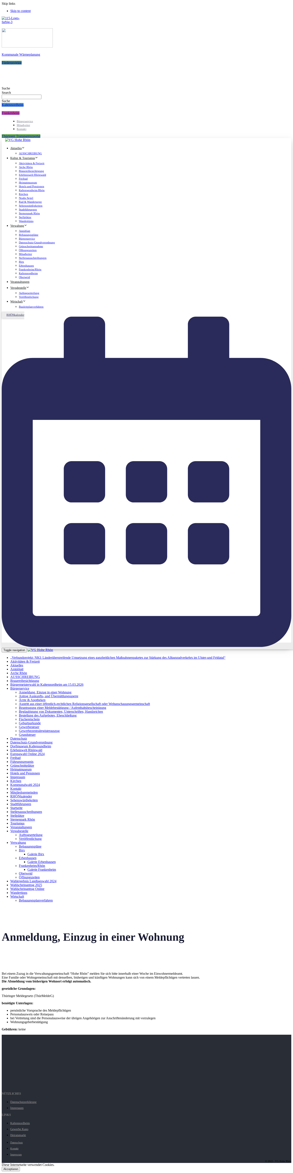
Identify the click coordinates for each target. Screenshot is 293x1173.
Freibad (23, 178)
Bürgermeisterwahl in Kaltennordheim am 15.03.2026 (46, 684)
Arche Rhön (26, 167)
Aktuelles (16, 148)
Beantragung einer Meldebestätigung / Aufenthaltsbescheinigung (62, 707)
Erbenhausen (26, 265)
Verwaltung (17, 225)
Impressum (17, 777)
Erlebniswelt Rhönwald (32, 174)
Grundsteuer (27, 734)
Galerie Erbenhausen (41, 862)
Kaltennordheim (28, 273)
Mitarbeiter (23, 125)
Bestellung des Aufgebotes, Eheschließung (48, 715)
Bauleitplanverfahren (31, 306)
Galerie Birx (35, 854)
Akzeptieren (10, 1169)
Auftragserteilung (29, 293)
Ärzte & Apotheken (32, 700)
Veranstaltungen (19, 281)
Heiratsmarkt (18, 1135)
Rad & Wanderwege (30, 201)
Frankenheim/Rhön (30, 269)
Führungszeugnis (21, 761)
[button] (6, 88)
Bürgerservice (25, 121)
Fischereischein (29, 719)
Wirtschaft (16, 301)
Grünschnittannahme (31, 246)
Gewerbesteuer (29, 727)
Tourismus (17, 823)
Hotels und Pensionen (31, 186)
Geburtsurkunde (30, 723)
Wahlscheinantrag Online (27, 889)
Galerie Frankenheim (41, 869)
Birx (21, 261)
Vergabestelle (18, 287)
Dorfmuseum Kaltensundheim (30, 746)
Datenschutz (18, 738)
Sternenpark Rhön (29, 213)
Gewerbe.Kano (19, 1129)
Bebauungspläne (28, 234)
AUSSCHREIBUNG (30, 153)
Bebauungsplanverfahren (36, 900)
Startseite (16, 808)
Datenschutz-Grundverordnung (37, 242)
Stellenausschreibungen (33, 257)
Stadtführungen (28, 209)
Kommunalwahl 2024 (25, 785)
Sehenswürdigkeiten (30, 205)
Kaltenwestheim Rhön (32, 190)
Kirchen (23, 194)
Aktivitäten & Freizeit (31, 163)
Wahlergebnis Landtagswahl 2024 (33, 881)
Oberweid (24, 277)
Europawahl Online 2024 (27, 754)
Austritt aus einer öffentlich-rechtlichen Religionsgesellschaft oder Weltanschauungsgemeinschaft (84, 704)
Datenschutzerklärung (23, 1102)
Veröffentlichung (29, 296)
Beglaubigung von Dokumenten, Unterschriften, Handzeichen (61, 711)
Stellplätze (25, 217)
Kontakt (21, 129)
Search (6, 92)
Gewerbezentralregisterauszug (39, 731)
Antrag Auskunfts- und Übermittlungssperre (48, 696)
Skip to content (20, 11)
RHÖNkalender (21, 796)
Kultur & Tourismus (22, 158)
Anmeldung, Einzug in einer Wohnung (45, 692)
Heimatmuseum (28, 182)
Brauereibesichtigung (31, 171)
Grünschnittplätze (22, 765)
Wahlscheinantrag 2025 (26, 885)
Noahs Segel (26, 198)
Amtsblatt (24, 231)
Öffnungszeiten (28, 250)
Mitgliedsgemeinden (24, 792)
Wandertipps (26, 221)
